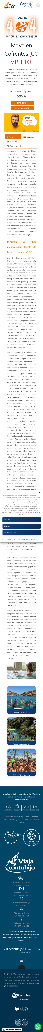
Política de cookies (7, 539)
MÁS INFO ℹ (22, 103)
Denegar (7, 526)
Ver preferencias (10, 532)
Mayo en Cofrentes (21, 53)
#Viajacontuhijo (13, 986)
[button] (39, 492)
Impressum (32, 539)
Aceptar (7, 520)
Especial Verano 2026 (21, 713)
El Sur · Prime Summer (21, 775)
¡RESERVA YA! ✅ (22, 108)
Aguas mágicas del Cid (21, 744)
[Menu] (38, 5)
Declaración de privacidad (21, 539)
